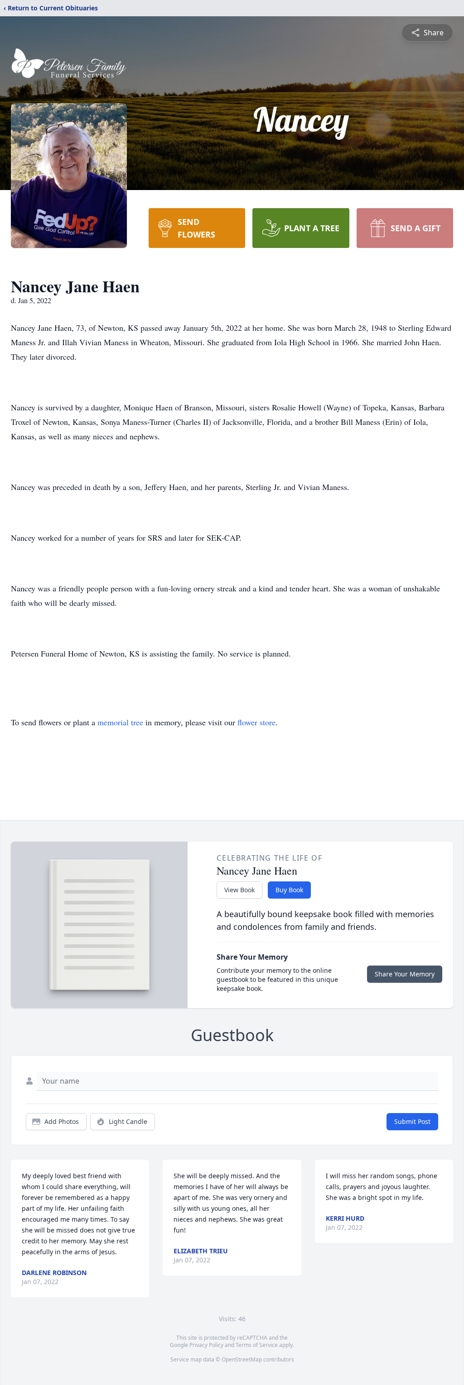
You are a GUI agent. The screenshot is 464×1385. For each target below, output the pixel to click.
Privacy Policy (206, 1345)
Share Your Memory (405, 974)
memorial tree (120, 722)
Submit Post (412, 1121)
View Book (239, 889)
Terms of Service (257, 1345)
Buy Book (289, 889)
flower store (256, 722)
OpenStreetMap (242, 1359)
